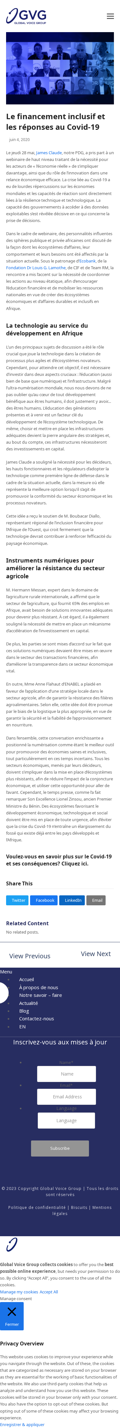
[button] (110, 16)
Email (66, 1085)
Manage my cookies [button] (19, 1292)
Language (66, 1108)
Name (66, 1062)
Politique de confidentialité (37, 1207)
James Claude (49, 152)
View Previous (28, 957)
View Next (96, 954)
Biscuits (79, 1207)
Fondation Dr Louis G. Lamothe (36, 268)
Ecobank (87, 261)
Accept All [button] (49, 1292)
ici (84, 863)
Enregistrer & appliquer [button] (22, 1424)
